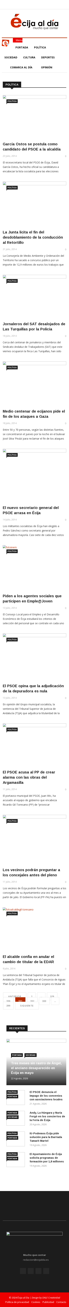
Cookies (35, 1302)
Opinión (47, 67)
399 (8, 1005)
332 (32, 1001)
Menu (18, 40)
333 (44, 1001)
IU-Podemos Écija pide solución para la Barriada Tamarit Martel (46, 1137)
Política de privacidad (17, 1302)
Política (40, 47)
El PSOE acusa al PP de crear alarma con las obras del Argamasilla (29, 777)
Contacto (61, 1302)
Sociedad (10, 57)
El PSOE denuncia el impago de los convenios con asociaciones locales (46, 1096)
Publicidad (48, 1302)
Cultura (29, 57)
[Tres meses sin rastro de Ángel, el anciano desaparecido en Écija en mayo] (36, 1041)
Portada (21, 47)
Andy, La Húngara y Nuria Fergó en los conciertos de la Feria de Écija (47, 1116)
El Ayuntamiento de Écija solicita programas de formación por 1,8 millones (47, 1158)
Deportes (48, 57)
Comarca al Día (21, 67)
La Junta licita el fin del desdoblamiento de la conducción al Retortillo (33, 237)
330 (8, 1001)
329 (52, 996)
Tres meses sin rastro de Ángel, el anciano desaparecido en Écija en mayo (36, 1068)
